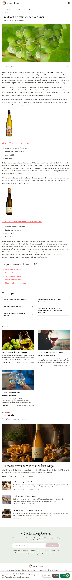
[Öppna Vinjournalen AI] (67, 575)
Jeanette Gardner (7, 20)
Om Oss (3, 571)
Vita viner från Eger (12, 273)
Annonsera (10, 570)
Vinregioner (31, 570)
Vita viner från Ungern (13, 276)
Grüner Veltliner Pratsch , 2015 (15, 143)
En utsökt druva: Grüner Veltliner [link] (23, 10)
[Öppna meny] (69, 3)
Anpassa (47, 576)
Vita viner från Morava (13, 269)
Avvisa (56, 576)
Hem (3, 10)
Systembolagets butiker (53, 571)
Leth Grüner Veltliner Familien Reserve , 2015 (22, 221)
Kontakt (17, 570)
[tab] (6, 419)
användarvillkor (24, 577)
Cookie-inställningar (65, 571)
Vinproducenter (42, 570)
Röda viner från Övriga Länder (16, 283)
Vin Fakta (9, 10)
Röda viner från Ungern (13, 280)
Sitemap (24, 570)
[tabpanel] (36, 472)
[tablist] (36, 419)
